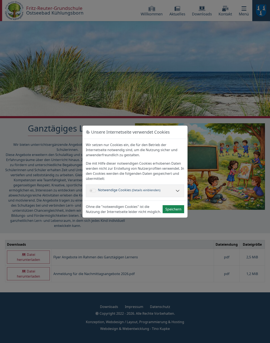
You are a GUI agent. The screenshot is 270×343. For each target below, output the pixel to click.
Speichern (173, 209)
